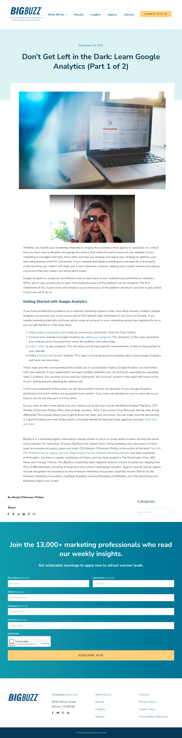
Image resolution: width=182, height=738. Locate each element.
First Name (18, 577)
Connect (144, 694)
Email (16, 591)
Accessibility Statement (153, 716)
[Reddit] (18, 514)
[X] (13, 514)
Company (17, 605)
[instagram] (63, 713)
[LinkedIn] (23, 514)
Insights (100, 709)
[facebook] (53, 713)
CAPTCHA (13, 633)
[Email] (34, 514)
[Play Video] (92, 218)
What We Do (103, 694)
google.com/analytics (48, 332)
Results (100, 702)
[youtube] (58, 713)
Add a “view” (37, 346)
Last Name (103, 577)
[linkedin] (68, 713)
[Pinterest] (28, 514)
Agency (100, 716)
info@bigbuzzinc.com (65, 694)
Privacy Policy (147, 702)
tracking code (45, 355)
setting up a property (98, 337)
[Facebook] (8, 514)
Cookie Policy (147, 709)
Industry (17, 619)
